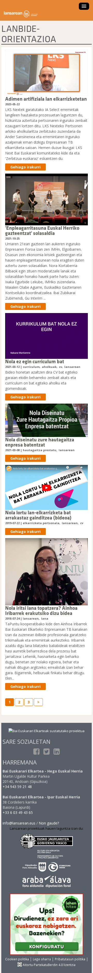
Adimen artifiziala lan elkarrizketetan (46, 98)
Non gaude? (49, 823)
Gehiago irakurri (25, 167)
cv (60, 367)
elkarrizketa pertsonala (41, 523)
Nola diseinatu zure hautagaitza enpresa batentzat (39, 442)
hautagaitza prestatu (39, 450)
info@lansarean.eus (19, 823)
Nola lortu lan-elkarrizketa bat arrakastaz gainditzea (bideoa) (38, 515)
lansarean (72, 367)
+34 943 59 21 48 (17, 786)
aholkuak (49, 367)
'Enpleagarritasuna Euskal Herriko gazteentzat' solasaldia (42, 230)
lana (44, 618)
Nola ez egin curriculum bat (34, 361)
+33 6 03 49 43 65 (18, 812)
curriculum (31, 367)
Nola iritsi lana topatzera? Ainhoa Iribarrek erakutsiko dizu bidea (41, 610)
